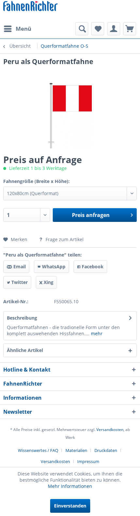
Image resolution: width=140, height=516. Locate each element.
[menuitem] (17, 28)
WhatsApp (53, 266)
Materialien (76, 450)
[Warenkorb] (129, 28)
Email (19, 266)
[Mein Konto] (113, 28)
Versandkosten (109, 429)
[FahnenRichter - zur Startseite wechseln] (30, 6)
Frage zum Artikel (64, 239)
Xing (47, 282)
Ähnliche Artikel (25, 350)
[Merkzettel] (97, 28)
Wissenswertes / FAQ (38, 450)
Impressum (88, 461)
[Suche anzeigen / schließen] (81, 28)
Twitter (19, 282)
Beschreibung (22, 318)
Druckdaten (105, 450)
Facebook (92, 266)
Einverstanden (70, 506)
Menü (23, 28)
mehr (96, 333)
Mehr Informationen (70, 486)
